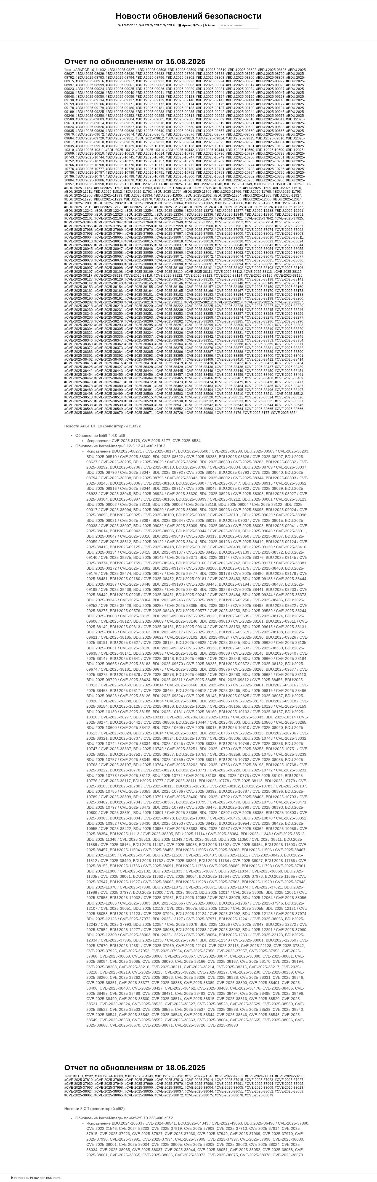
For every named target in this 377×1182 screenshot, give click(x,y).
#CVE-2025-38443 (108, 371)
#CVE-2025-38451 (289, 371)
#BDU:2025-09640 (150, 131)
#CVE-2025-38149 (259, 283)
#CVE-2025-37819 (78, 1080)
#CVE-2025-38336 (108, 337)
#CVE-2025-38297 (169, 325)
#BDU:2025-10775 (270, 165)
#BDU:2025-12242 (108, 211)
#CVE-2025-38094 (229, 264)
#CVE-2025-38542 (199, 405)
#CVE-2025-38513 (78, 397)
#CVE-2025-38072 (199, 256)
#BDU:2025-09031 (210, 89)
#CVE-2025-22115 (138, 218)
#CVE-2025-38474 (199, 382)
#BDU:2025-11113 (119, 184)
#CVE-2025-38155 (138, 287)
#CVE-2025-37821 (228, 218)
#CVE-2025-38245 (259, 310)
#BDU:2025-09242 (210, 112)
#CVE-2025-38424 (289, 363)
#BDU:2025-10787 (90, 172)
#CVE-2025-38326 (169, 333)
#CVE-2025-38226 (229, 306)
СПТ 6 (170, 25)
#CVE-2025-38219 (108, 306)
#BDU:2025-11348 (208, 184)
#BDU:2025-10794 (240, 172)
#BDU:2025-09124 (210, 97)
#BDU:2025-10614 (150, 153)
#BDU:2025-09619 (210, 123)
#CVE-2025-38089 (138, 264)
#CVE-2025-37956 (78, 226)
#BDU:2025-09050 (90, 97)
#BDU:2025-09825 (210, 142)
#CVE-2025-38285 (229, 321)
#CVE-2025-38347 (108, 340)
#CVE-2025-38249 (78, 314)
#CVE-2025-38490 (108, 390)
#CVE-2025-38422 (229, 363)
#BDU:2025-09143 (210, 100)
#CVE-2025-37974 (259, 230)
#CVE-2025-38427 (108, 367)
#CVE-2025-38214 (228, 302)
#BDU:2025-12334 (169, 214)
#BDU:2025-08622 (242, 70)
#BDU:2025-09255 (150, 116)
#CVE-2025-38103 (259, 268)
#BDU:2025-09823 (150, 142)
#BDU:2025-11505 (198, 188)
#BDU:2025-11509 (257, 188)
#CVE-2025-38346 (78, 340)
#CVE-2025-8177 (256, 413)
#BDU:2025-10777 (90, 169)
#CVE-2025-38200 (289, 298)
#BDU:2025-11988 (227, 199)
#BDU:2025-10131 (240, 146)
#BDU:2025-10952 (150, 180)
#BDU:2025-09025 (120, 89)
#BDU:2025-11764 (167, 192)
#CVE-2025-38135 (199, 279)
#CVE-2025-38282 (169, 321)
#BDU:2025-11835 (168, 195)
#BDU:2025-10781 (210, 169)
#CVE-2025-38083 (199, 260)
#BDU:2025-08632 (150, 74)
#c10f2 (101, 70)
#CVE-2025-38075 (259, 256)
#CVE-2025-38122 (168, 275)
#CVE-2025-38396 (199, 356)
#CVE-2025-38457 (169, 375)
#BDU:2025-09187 (210, 108)
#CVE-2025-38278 (78, 321)
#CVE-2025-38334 (289, 333)
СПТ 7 (157, 25)
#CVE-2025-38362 (108, 344)
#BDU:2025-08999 (90, 85)
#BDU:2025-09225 (90, 112)
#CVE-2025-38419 (169, 363)
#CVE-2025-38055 (289, 249)
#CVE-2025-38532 (199, 401)
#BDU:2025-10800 (180, 176)
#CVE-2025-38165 (169, 291)
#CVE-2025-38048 (138, 249)
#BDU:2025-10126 (150, 146)
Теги (199, 25)
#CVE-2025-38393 (138, 356)
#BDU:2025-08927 (270, 81)
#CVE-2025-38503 (169, 394)
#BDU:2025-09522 (210, 116)
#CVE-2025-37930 (78, 1084)
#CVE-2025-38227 (259, 306)
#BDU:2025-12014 (287, 199)
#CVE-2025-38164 (138, 291)
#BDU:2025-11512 (108, 192)
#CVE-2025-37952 (229, 222)
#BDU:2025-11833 (108, 195)
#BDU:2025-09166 (90, 104)
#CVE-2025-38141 (289, 279)
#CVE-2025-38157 (199, 287)
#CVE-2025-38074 (229, 256)
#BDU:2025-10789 (120, 172)
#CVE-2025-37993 (78, 234)
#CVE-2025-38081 (169, 260)
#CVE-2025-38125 (258, 275)
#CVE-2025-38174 (78, 295)
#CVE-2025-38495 (229, 390)
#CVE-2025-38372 (78, 348)
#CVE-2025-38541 (169, 405)
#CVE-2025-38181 (138, 295)
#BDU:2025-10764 (270, 161)
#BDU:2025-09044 (210, 93)
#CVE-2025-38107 (78, 272)
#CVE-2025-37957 (108, 226)
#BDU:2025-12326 (108, 214)
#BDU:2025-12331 (138, 214)
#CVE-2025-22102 (108, 218)
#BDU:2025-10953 (180, 180)
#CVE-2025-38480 (108, 386)
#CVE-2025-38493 (169, 390)
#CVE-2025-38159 (259, 287)
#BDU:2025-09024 (90, 89)
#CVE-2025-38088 (108, 264)
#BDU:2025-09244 (240, 112)
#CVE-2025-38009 (229, 237)
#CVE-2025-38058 (108, 253)
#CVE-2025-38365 (199, 344)
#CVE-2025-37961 (229, 226)
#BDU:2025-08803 (210, 78)
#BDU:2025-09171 (120, 104)
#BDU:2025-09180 (120, 108)
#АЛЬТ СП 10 (83, 70)
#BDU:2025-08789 (240, 74)
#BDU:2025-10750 (240, 157)
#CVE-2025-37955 (289, 222)
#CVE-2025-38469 (289, 378)
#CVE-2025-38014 (108, 241)
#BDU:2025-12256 (169, 211)
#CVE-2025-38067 (108, 256)
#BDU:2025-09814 (210, 138)
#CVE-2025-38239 (169, 310)
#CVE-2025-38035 (138, 245)
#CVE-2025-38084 (229, 260)
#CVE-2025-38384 (108, 352)
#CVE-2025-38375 (169, 348)
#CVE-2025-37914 (199, 1080)
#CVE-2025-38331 (229, 333)
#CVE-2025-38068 (138, 256)
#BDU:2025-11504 (168, 188)
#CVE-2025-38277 (289, 317)
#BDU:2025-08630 (120, 74)
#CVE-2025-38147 (199, 283)
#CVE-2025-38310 (169, 329)
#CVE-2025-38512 (289, 394)
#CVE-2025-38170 (259, 291)
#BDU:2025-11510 (287, 188)
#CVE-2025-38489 (78, 390)
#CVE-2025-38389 (259, 352)
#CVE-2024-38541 (259, 1076)
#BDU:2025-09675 (150, 134)
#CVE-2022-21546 (199, 1076)
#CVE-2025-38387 (199, 352)
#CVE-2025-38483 (199, 386)
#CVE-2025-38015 (138, 241)
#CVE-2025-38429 (169, 367)
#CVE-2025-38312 (199, 329)
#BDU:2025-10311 (90, 150)
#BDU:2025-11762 (138, 192)
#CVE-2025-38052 (199, 249)
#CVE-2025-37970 (138, 230)
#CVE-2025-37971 (169, 230)
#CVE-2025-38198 (259, 298)
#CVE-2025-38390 (289, 352)
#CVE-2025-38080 (138, 260)
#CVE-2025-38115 (288, 272)
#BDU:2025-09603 (90, 119)
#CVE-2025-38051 (169, 249)
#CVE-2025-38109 (138, 272)
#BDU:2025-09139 (150, 100)
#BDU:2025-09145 (270, 100)
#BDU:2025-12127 (289, 207)
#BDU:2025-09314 (180, 116)
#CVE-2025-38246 (289, 310)
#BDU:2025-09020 (270, 85)
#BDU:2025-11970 (138, 199)
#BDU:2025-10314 (150, 150)
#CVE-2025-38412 (259, 359)
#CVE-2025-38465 (169, 378)
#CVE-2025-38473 (169, 382)
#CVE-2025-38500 (138, 394)
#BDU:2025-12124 (198, 207)
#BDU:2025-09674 (120, 134)
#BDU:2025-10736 (210, 153)
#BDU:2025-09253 (120, 116)
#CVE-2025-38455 (108, 375)
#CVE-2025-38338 (169, 337)
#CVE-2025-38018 (169, 241)
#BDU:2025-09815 (240, 138)
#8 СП (78, 1076)
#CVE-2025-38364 (169, 344)
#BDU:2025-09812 (150, 138)
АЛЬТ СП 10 (129, 25)
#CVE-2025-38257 (229, 314)
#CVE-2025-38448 (199, 371)
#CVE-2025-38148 (229, 283)
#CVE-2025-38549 (108, 409)
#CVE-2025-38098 (108, 268)
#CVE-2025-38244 (229, 310)
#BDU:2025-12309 (78, 214)
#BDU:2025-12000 (257, 199)
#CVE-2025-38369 (259, 344)
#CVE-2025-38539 (108, 405)
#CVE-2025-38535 (259, 401)
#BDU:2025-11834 (138, 195)
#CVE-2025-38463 (108, 378)
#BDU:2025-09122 (150, 97)
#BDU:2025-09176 (240, 104)
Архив (186, 25)
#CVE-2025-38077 (289, 256)
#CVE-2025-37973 (229, 230)
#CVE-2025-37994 (108, 234)
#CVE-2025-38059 (138, 253)
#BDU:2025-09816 (270, 138)
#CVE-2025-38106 (289, 268)
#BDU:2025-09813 (180, 138)
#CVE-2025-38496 (259, 390)
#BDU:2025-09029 (180, 89)
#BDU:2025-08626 (272, 70)
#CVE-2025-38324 (138, 333)
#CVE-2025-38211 (169, 302)
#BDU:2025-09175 (210, 104)
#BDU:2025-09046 (240, 93)
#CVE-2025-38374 (138, 348)
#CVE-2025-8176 (228, 413)
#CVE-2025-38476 (259, 382)
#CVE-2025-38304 (78, 329)
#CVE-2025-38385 (138, 352)
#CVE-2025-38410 (229, 359)
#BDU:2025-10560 (240, 150)
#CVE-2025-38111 (198, 272)
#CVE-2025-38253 (169, 314)
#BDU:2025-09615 (120, 123)
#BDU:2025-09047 (270, 93)
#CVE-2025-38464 (138, 378)
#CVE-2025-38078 (78, 260)
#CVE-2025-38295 (138, 325)
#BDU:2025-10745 (120, 157)
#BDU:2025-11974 (198, 199)
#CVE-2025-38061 (199, 253)
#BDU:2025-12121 (138, 207)
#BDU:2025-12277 (229, 211)
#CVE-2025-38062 (229, 253)
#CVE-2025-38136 (229, 279)
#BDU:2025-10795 (270, 172)
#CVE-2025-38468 (259, 378)
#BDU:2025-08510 (212, 70)
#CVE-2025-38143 (108, 283)
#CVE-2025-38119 (138, 275)
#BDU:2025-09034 (240, 89)
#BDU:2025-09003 (180, 85)
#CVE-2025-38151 (289, 283)
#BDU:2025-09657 (210, 131)
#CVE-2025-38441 (78, 371)
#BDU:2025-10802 (240, 176)
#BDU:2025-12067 (259, 203)
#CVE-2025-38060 (169, 253)
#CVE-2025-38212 (198, 302)
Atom (211, 25)
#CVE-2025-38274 (229, 317)
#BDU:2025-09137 (120, 100)
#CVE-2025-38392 (108, 356)
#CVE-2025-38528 (108, 401)
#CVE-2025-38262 (108, 317)
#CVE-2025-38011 (289, 237)
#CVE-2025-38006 (138, 237)
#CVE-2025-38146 (169, 283)
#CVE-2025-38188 (289, 295)
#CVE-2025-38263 (138, 317)
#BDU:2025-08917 (120, 81)
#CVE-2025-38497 (289, 390)
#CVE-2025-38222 (169, 306)
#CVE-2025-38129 (108, 279)
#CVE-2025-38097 (78, 268)
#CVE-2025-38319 (259, 329)
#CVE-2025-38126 (288, 275)
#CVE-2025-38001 (259, 234)
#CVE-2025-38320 (289, 329)
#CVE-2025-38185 (259, 295)
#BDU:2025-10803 (270, 176)
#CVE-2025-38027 (78, 245)
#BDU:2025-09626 (90, 127)
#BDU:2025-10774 (240, 165)
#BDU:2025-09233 (150, 112)
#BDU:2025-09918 (90, 146)
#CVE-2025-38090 (169, 264)
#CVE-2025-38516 (169, 397)
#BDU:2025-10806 (90, 180)
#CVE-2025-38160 (289, 287)
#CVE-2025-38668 (78, 413)
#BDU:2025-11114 (149, 184)
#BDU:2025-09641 (180, 131)
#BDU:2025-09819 (120, 142)
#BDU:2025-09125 (240, 97)
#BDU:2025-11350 (268, 184)
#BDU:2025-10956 (270, 180)
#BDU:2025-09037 (270, 89)
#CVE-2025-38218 (78, 306)
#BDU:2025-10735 (180, 153)
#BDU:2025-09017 (240, 85)
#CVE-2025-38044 (289, 245)
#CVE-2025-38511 (259, 394)
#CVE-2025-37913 (169, 1080)
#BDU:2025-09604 (120, 119)
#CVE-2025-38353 (259, 340)
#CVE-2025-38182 (169, 295)
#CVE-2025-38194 (199, 298)
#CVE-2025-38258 (259, 314)
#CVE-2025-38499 (108, 394)
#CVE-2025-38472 (138, 382)
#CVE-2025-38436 (229, 367)
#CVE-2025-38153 (78, 287)
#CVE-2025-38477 (289, 382)
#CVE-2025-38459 (229, 375)
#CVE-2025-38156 (169, 287)
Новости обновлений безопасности (189, 15)
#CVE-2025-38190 (78, 298)
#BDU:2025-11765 (197, 192)
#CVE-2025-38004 (78, 237)
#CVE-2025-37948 (138, 222)
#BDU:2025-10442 (180, 150)
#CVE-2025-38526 (289, 397)
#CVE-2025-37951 (199, 222)
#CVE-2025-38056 (78, 253)
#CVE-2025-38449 (229, 371)
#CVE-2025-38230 (78, 310)
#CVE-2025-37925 (289, 218)
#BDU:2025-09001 (120, 85)
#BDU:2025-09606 (180, 119)
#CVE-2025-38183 (199, 295)
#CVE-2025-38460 (259, 375)
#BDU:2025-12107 (289, 203)
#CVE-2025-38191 (108, 298)
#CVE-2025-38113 (258, 272)
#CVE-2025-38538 (78, 405)
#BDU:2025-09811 (120, 138)
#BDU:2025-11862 (198, 195)
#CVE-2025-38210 (138, 302)
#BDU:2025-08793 (90, 78)
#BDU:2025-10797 (90, 176)
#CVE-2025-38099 (138, 268)
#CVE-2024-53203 (289, 1076)
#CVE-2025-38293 (108, 325)
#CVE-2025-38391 (78, 356)
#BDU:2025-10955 (240, 180)
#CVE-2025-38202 (78, 302)
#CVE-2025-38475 (229, 382)
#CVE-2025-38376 (199, 348)
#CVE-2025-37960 (199, 226)
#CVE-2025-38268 (199, 317)
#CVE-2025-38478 (78, 386)
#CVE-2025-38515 (138, 397)
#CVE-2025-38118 (108, 275)
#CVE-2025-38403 (108, 359)
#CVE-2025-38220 (138, 306)
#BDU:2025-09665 (270, 131)
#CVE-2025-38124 (228, 275)
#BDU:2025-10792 (180, 172)
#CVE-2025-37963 (259, 226)
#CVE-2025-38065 (289, 253)
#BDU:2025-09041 (150, 93)
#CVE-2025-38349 (169, 340)
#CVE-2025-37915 (229, 1080)
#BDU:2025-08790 (270, 74)
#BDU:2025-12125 (228, 207)
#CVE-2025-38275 (259, 317)
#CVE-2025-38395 (169, 356)
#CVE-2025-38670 (108, 413)
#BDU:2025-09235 (180, 112)
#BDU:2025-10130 (210, 146)
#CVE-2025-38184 (229, 295)
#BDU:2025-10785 (270, 169)
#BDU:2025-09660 (240, 131)
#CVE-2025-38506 (199, 394)
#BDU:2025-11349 (238, 184)
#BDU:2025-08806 (240, 78)
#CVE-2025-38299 (199, 325)
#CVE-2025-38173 (289, 291)
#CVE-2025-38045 (78, 249)
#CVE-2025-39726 (169, 413)
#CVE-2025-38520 (199, 397)
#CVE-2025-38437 (259, 367)
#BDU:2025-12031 (78, 203)
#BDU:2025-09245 (270, 112)
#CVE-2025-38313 (229, 329)
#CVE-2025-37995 (138, 234)
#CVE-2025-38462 (78, 378)
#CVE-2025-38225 (199, 306)
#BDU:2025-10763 (240, 161)
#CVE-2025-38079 (108, 260)
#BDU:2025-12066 (229, 203)
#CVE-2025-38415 (78, 363)
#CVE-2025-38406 (138, 359)
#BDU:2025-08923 (180, 81)
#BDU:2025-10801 (210, 176)
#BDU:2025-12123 (168, 207)
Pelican (34, 1177)
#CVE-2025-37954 (259, 222)
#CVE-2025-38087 (78, 264)
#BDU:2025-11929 (108, 199)
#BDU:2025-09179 (90, 108)
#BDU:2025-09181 (150, 108)
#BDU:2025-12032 (108, 203)
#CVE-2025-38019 (199, 241)
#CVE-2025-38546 (289, 405)
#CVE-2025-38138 (259, 279)
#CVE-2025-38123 (198, 275)
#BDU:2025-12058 (138, 203)
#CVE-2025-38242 (199, 310)
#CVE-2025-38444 (138, 371)
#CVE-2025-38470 (78, 382)
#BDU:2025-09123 (180, 97)
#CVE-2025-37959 (169, 226)
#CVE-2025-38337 (138, 337)
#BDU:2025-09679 (240, 134)
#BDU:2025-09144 (240, 100)
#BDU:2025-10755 (120, 161)
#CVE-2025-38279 (108, 321)
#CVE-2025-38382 (289, 348)
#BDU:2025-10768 (90, 165)
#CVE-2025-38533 (229, 401)
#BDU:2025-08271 (122, 70)
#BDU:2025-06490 (169, 1076)
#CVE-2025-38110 (169, 272)
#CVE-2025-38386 (169, 352)
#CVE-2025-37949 (169, 222)
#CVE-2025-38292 (78, 325)
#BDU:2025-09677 (210, 134)
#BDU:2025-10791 (150, 172)
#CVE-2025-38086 (289, 260)
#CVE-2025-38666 (289, 409)
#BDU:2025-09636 (90, 131)
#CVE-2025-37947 (108, 222)
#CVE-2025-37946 (78, 222)
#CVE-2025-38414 (289, 359)
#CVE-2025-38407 (169, 359)
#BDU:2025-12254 (138, 211)
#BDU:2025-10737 (240, 153)
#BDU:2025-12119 (78, 207)
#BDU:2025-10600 (270, 150)
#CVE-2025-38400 (259, 356)
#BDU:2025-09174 (180, 104)
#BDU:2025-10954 (210, 180)
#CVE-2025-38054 (259, 249)
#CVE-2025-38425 (78, 367)
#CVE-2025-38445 (169, 371)
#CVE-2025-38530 (169, 401)
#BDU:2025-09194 (270, 108)
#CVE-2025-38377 (229, 348)
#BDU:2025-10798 (120, 176)
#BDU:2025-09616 (150, 123)
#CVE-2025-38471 (108, 382)
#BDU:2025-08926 (240, 81)
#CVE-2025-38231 (108, 310)
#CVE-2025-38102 (229, 268)
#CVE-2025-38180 (108, 295)
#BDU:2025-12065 (199, 203)
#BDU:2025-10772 (180, 165)
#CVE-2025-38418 (138, 363)
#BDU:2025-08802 (180, 78)
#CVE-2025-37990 (199, 1084)
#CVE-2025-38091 (199, 264)
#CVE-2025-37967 (289, 226)
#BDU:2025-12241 (78, 211)
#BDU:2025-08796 (150, 78)
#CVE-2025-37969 (108, 230)
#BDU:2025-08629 (90, 74)
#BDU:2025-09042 (180, 93)
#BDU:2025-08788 (210, 74)
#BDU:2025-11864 (227, 195)
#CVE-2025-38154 (108, 287)
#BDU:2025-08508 (152, 70)
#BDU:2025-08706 (180, 74)
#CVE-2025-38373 (108, 348)
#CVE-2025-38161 (78, 291)
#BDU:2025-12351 (289, 214)
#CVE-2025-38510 (229, 394)
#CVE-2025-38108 (108, 272)
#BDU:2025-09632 (240, 127)
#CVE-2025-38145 (138, 283)
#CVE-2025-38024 (289, 241)
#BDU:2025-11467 (78, 188)
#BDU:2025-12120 (108, 207)
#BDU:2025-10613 (120, 153)
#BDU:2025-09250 (90, 116)
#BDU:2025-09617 (180, 123)
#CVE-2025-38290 (289, 321)
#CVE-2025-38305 (108, 329)
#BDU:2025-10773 (210, 165)
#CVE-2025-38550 (138, 409)
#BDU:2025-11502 (108, 188)
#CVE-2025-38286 (259, 321)
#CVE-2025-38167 (229, 291)
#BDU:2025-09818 (90, 142)
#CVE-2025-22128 (198, 218)
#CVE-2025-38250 (108, 314)
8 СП (145, 25)
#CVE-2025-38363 (138, 344)
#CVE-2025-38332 (259, 333)
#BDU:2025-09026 (150, 89)
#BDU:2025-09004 (210, 85)
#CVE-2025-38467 (229, 378)
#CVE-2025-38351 (199, 340)
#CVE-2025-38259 (289, 314)
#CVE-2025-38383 (78, 352)
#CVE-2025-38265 (169, 317)
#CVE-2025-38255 (199, 314)
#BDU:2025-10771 (150, 165)
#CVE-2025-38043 (259, 245)
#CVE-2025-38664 (229, 409)
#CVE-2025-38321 (78, 333)
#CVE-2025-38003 (289, 234)
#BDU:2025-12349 (229, 214)
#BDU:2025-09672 (90, 134)
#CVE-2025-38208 (108, 302)
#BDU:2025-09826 (240, 142)
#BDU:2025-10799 (150, 176)
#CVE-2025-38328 (199, 333)
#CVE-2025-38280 (138, 321)
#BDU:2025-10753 (90, 161)
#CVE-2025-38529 (138, 401)
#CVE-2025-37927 (289, 1080)
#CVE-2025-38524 (259, 397)
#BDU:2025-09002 (150, 85)
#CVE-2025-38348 (138, 340)
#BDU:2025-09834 (270, 142)
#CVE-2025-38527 (78, 401)
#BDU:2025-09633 (270, 127)
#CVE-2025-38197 (229, 298)
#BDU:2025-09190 (240, 108)
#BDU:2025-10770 (120, 165)
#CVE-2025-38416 (108, 363)
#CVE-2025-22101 (78, 218)
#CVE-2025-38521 (229, 397)
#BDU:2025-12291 (289, 211)
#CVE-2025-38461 (289, 375)
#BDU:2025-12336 (199, 214)
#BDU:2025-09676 (180, 134)
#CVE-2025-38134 (169, 279)
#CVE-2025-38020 (229, 241)
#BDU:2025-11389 (297, 184)
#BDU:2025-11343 (178, 184)
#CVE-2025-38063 (259, 253)
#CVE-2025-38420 (199, 363)
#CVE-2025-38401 (289, 356)
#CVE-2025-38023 (259, 241)
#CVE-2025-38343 (229, 337)
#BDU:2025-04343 (139, 1076)
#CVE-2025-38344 (259, 337)
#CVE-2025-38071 (169, 256)
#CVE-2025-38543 (229, 405)
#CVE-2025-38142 (78, 283)
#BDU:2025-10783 (240, 169)
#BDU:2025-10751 (270, 157)
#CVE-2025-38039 (199, 245)
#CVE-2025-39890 (199, 413)
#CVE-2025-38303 (289, 325)
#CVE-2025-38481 (138, 386)
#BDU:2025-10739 (270, 153)
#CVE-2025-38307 (138, 329)
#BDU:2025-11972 (168, 199)
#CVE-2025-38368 (229, 344)
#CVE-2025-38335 (78, 337)
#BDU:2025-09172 (150, 104)
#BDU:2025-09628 (150, 127)
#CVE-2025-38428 (138, 367)
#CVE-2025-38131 (138, 279)
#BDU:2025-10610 (90, 153)
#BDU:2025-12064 (169, 203)
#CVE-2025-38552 (169, 409)
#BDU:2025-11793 (287, 192)
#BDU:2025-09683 (270, 134)
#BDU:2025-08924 (210, 81)
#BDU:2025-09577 (270, 116)
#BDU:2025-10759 (180, 161)
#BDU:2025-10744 (90, 157)
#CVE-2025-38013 (78, 241)
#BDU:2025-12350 (259, 214)
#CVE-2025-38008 (199, 237)
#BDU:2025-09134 (90, 100)
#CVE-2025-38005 (108, 237)
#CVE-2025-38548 (78, 409)
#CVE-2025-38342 (199, 337)
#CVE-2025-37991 (229, 1084)
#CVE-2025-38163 (108, 291)
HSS (49, 1177)
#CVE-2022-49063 (229, 1076)
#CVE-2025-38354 (289, 340)
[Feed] (12, 1177)
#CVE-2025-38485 (259, 386)
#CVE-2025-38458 (199, 375)
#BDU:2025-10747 (180, 157)
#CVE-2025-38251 (138, 314)
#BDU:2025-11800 (78, 195)
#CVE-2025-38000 (229, 234)
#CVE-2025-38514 (108, 397)
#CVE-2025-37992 (289, 230)
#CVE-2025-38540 (138, 405)
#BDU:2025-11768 (257, 192)
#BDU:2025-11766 (227, 192)
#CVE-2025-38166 (199, 291)
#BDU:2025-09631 (210, 127)
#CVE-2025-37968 (78, 230)
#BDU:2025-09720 (90, 138)
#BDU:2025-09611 (270, 119)
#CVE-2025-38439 (289, 367)
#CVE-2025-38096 (289, 264)
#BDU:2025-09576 (240, 116)
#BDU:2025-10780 (180, 169)
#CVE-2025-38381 (259, 348)
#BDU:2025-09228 (120, 112)
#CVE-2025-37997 (169, 234)
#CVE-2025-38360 (78, 344)
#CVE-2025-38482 (169, 386)
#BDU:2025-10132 (270, 146)
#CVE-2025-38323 (108, 333)
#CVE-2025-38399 (229, 356)
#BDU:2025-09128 (270, 97)
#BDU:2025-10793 (210, 172)
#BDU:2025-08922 (150, 81)
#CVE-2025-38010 (259, 237)
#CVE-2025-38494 (199, 390)
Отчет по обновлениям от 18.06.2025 (135, 1067)
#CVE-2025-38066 (78, 256)
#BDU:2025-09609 (210, 119)
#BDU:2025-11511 (78, 192)
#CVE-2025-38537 (289, 401)
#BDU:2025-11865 (257, 195)
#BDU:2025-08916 (90, 81)
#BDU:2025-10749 (210, 157)
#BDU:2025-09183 (180, 108)
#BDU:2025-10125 (120, 146)
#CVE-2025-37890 (108, 1080)
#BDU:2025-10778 (120, 169)
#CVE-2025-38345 (289, 337)
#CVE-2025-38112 (228, 272)
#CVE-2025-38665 (259, 409)
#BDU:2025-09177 (270, 104)
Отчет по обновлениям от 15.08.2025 (135, 61)
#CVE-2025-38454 (78, 375)
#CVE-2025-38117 (78, 275)
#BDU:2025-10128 (180, 146)
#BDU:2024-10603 (109, 1076)
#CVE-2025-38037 (169, 245)
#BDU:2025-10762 (210, 161)
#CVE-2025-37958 (138, 226)
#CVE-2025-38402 (78, 359)
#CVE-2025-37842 (259, 218)
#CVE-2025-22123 (168, 218)
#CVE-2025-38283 (199, 321)
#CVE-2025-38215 (259, 302)
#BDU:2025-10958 (90, 184)
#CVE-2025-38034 (108, 245)
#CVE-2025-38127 (78, 279)
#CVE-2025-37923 (259, 1080)
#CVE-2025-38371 (289, 344)
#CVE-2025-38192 (138, 298)
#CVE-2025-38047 (108, 249)
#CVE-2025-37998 (199, 234)
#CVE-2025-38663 (199, 409)
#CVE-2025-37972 (199, 230)
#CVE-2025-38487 (289, 386)
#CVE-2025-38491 (138, 390)
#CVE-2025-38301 (259, 325)
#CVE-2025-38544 (259, 405)
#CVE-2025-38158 (229, 287)
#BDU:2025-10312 (119, 150)
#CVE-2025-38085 (259, 260)
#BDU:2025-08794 (120, 78)
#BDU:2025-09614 (90, 123)
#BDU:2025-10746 (150, 157)
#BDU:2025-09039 (90, 93)
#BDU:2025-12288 (259, 211)
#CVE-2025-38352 (229, 340)
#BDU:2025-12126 (259, 207)
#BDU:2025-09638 (120, 131)
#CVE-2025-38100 (169, 268)
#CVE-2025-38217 (289, 302)
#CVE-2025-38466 (199, 378)
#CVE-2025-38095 (259, 264)
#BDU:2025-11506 (227, 188)
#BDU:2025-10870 (120, 180)
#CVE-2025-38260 (78, 317)
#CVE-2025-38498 (78, 394)
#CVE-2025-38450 (259, 371)
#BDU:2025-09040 (120, 93)
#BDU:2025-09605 (150, 119)
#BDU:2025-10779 (150, 169)
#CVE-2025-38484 (229, 386)
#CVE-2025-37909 (138, 1080)
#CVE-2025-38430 (199, 367)
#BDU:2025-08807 (270, 78)
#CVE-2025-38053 (229, 249)
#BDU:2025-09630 (180, 127)
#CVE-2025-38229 (289, 306)
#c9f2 (89, 1076)
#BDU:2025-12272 (199, 211)
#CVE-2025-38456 (138, 375)
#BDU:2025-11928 (78, 199)
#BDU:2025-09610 (240, 119)
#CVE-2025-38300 (229, 325)
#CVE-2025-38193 (169, 298)
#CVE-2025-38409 (199, 359)
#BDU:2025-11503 (138, 188)
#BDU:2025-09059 (120, 97)
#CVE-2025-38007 (169, 237)
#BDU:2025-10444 (210, 150)
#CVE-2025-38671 (138, 413)
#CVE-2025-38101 (199, 268)
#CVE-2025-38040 (229, 245)
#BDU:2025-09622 (270, 123)
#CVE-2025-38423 (259, 363)
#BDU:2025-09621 (240, 123)
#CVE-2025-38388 (229, 352)
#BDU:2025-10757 (150, 161)
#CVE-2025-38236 (138, 310)
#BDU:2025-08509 (182, 70)
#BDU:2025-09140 (180, 100)
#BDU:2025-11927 (287, 195)
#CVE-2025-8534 (284, 413)
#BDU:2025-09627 (120, 127)
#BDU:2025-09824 (180, 142)
